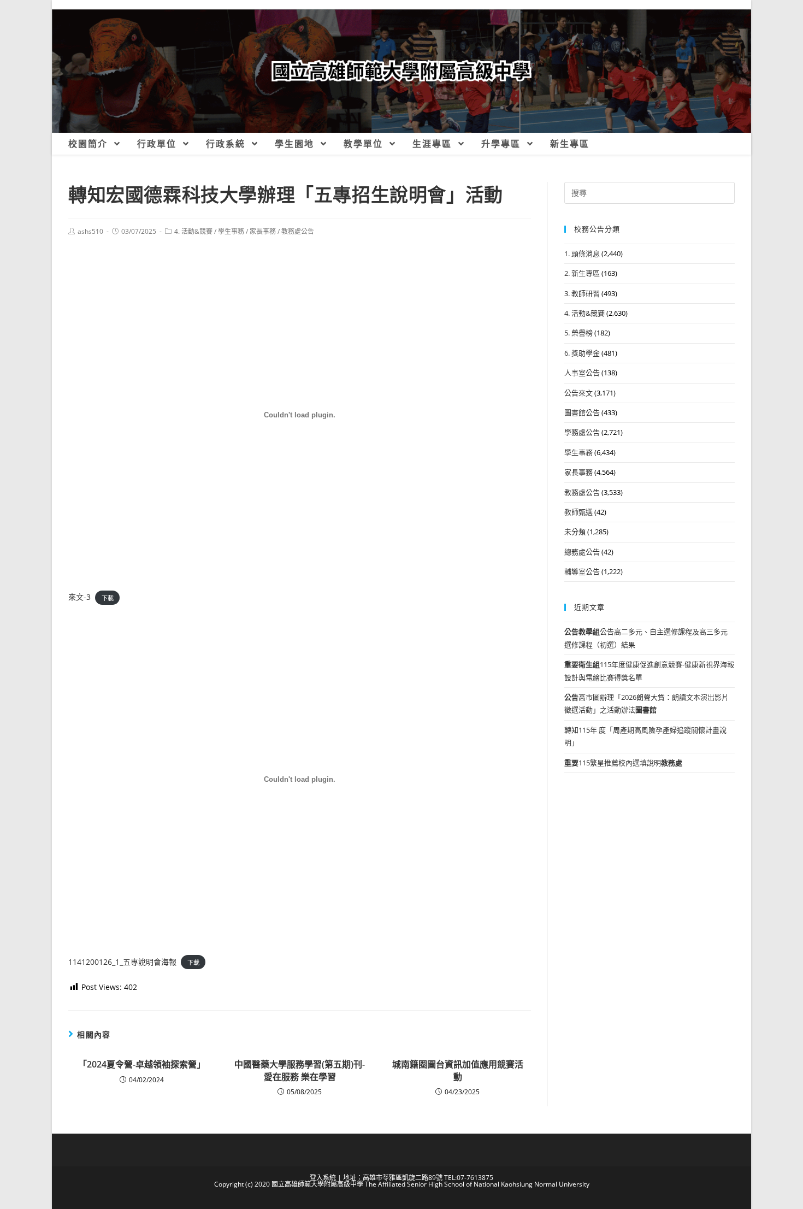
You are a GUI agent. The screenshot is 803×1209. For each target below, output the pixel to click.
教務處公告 (297, 231)
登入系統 (323, 1177)
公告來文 (578, 393)
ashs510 (90, 231)
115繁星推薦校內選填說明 (623, 763)
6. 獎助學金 (582, 353)
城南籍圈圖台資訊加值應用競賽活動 (457, 1070)
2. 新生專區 (582, 273)
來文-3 (79, 597)
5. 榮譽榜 (578, 333)
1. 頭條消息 (582, 253)
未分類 (575, 531)
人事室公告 (582, 373)
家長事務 (263, 231)
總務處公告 (582, 552)
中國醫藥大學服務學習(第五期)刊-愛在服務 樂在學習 (299, 1070)
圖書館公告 (582, 412)
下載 (108, 597)
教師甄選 (578, 512)
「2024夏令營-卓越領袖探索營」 (141, 1064)
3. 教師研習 (582, 293)
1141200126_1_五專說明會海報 (122, 962)
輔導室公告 (582, 571)
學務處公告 (582, 432)
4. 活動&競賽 (193, 231)
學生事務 (231, 231)
